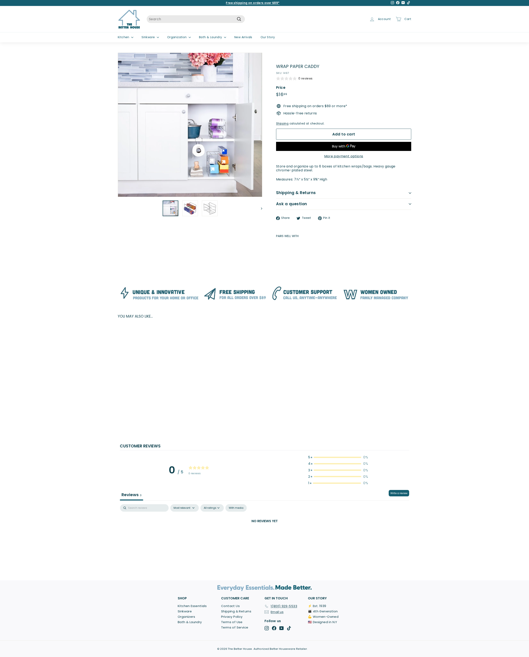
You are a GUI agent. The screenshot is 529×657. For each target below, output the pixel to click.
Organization (177, 37)
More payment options (343, 156)
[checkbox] (236, 508)
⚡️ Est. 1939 (317, 606)
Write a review (398, 493)
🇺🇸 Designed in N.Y (322, 622)
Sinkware (149, 37)
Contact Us (230, 606)
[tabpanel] (264, 535)
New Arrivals (243, 37)
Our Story (268, 37)
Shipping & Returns (296, 193)
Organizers (186, 616)
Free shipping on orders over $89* (252, 3)
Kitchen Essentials (192, 606)
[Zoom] (190, 125)
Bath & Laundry (211, 37)
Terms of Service (234, 627)
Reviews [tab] (132, 495)
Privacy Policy (232, 616)
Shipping (282, 124)
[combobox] (196, 19)
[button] (338, 457)
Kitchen (124, 37)
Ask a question (291, 204)
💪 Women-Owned (323, 616)
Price (280, 87)
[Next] (259, 208)
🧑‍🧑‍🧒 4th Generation (323, 611)
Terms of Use (232, 622)
